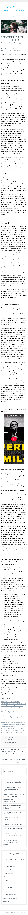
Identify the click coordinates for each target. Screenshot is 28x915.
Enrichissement (7, 884)
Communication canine (9, 866)
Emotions (6, 880)
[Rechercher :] (12, 771)
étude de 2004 (11, 643)
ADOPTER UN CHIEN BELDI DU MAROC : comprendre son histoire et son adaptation (13, 789)
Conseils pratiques (8, 870)
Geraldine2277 (8, 739)
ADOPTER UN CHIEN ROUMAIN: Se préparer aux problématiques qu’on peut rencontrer (13, 806)
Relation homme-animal (10, 898)
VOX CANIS (14, 7)
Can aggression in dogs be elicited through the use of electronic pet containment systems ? (13, 724)
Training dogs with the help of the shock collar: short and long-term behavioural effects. (13, 730)
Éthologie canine (7, 887)
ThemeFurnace (13, 913)
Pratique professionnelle (9, 894)
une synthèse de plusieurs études (11, 588)
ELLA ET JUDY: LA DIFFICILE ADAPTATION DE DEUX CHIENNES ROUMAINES (12, 835)
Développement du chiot (9, 873)
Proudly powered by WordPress (9, 912)
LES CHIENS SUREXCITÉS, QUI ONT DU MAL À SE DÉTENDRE (13, 752)
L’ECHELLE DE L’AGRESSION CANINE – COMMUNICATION (14, 760)
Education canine (16, 743)
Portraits (5, 891)
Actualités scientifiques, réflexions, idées (13, 859)
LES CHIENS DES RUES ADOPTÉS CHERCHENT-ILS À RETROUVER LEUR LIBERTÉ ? (13, 842)
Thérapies (6, 901)
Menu (15, 16)
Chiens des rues (7, 862)
